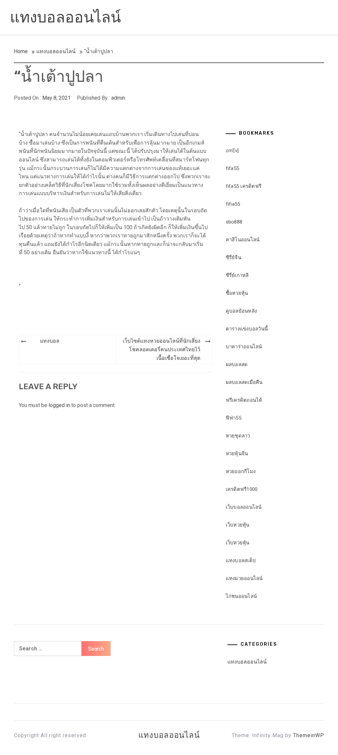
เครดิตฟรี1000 (242, 489)
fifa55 (232, 168)
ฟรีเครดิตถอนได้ (244, 400)
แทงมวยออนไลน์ (244, 578)
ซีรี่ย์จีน (233, 257)
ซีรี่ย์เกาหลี (237, 275)
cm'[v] (232, 151)
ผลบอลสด (237, 364)
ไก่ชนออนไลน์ (241, 596)
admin (118, 98)
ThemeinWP (308, 735)
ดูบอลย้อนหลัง (241, 311)
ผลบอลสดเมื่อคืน (244, 382)
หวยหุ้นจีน (237, 454)
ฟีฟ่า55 (233, 418)
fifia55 (233, 204)
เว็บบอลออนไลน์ (244, 507)
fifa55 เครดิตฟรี (244, 186)
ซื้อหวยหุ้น (237, 293)
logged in (59, 405)
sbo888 (234, 222)
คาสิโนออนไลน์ (243, 240)
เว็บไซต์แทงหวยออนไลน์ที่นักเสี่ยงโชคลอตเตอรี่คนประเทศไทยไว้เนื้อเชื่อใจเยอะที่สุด (161, 349)
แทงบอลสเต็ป (241, 561)
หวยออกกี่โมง (241, 471)
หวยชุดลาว (238, 436)
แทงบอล (49, 341)
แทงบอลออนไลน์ (65, 17)
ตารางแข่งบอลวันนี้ (247, 329)
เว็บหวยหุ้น (238, 525)
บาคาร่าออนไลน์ (244, 347)
